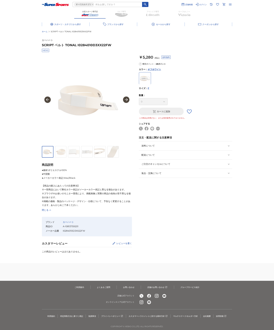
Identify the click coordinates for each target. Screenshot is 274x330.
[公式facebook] (149, 296)
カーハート (47, 40)
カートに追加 (163, 111)
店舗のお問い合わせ (155, 287)
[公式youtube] (164, 296)
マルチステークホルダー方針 (185, 316)
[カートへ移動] (224, 4)
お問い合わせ (128, 287)
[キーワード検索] (145, 4)
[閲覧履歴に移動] (211, 4)
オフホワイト (154, 69)
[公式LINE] (149, 302)
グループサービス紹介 (189, 287)
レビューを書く (124, 243)
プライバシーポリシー (110, 316)
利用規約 (51, 316)
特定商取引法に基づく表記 (71, 316)
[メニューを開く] (230, 4)
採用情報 (220, 316)
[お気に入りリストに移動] (217, 4)
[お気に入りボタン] (189, 111)
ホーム (45, 31)
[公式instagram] (157, 296)
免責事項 (92, 316)
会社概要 (207, 316)
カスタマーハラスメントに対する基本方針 (147, 316)
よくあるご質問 (103, 287)
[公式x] (141, 296)
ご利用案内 (79, 287)
